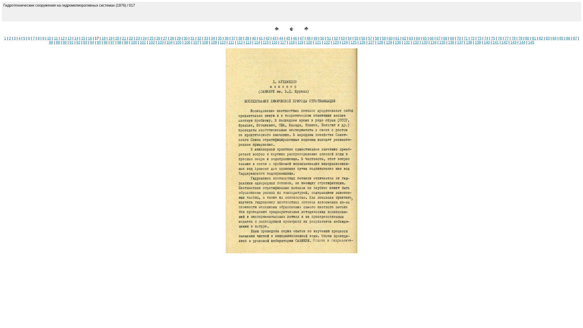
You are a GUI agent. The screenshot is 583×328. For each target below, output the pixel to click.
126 (362, 42)
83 (548, 38)
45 (288, 38)
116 (274, 42)
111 (231, 42)
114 (257, 42)
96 (106, 42)
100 (134, 42)
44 (281, 38)
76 (500, 38)
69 (452, 38)
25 (151, 38)
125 (353, 42)
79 (520, 38)
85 (561, 38)
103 (161, 42)
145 (531, 42)
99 (126, 42)
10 (49, 38)
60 (391, 38)
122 (327, 42)
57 (370, 38)
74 (486, 38)
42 (268, 38)
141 (496, 42)
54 (350, 38)
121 (318, 42)
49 (315, 38)
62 (404, 38)
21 (124, 38)
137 (460, 42)
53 (343, 38)
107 (196, 42)
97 (112, 42)
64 (418, 38)
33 (206, 38)
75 (493, 38)
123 (336, 42)
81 (534, 38)
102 (152, 42)
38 (240, 38)
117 (283, 42)
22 (131, 38)
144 (522, 42)
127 (371, 42)
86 (568, 38)
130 (398, 42)
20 (117, 38)
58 (377, 38)
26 (158, 38)
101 (143, 42)
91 (71, 42)
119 (300, 42)
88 (51, 42)
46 (295, 38)
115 (266, 42)
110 (223, 42)
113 (248, 42)
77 (507, 38)
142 (504, 42)
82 (541, 38)
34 (213, 38)
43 (274, 38)
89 (58, 42)
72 (472, 38)
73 (479, 38)
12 (63, 38)
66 (432, 38)
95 (99, 42)
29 (179, 38)
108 (205, 42)
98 (119, 42)
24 (145, 38)
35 (220, 38)
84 (554, 38)
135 (442, 42)
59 (384, 38)
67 (438, 38)
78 (513, 38)
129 (389, 42)
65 (425, 38)
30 (186, 38)
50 (322, 38)
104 (169, 42)
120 (309, 42)
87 (575, 38)
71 (466, 38)
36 (227, 38)
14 (76, 38)
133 (425, 42)
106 (187, 42)
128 (380, 42)
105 (178, 42)
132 (416, 42)
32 (199, 38)
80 (527, 38)
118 (292, 42)
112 (240, 42)
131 (407, 42)
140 (487, 42)
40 (254, 38)
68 (445, 38)
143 (513, 42)
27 (165, 38)
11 (56, 38)
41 (261, 38)
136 (451, 42)
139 (478, 42)
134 (433, 42)
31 (192, 38)
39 (247, 38)
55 (356, 38)
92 (78, 42)
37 (233, 38)
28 (172, 38)
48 (309, 38)
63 (411, 38)
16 (90, 38)
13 (69, 38)
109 (214, 42)
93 (85, 42)
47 (302, 38)
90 (65, 42)
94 (92, 42)
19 (110, 38)
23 (138, 38)
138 (469, 42)
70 (459, 38)
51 (329, 38)
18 (104, 38)
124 (345, 42)
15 (83, 38)
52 (336, 38)
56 (363, 38)
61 (397, 38)
